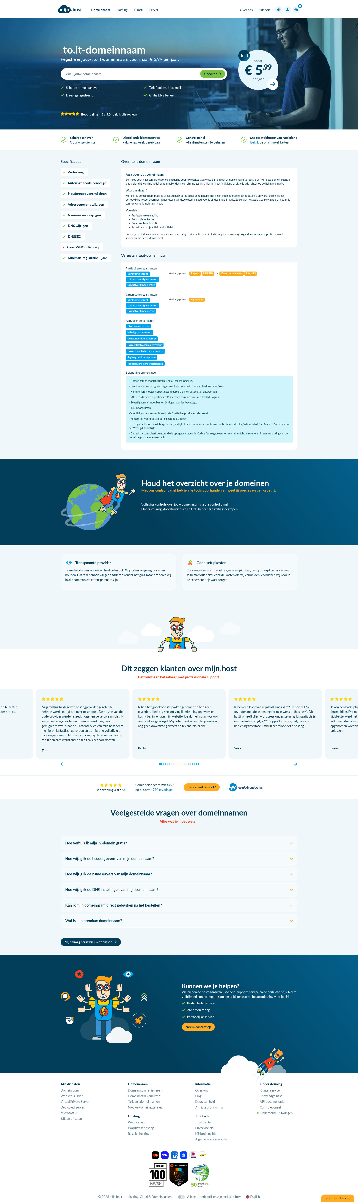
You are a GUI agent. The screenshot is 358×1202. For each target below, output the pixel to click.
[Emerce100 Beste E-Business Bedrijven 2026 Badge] (158, 1175)
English (255, 1197)
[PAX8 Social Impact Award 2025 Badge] (178, 1175)
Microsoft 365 (70, 1113)
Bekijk (254, 142)
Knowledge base (271, 1096)
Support (264, 10)
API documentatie (272, 1101)
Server (153, 10)
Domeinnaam (100, 10)
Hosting (122, 10)
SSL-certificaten (71, 1118)
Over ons (246, 10)
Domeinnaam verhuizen (144, 1096)
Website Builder (72, 1096)
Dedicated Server (72, 1107)
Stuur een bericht (338, 1198)
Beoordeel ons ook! (201, 787)
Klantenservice (270, 1090)
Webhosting (136, 1122)
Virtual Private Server (75, 1101)
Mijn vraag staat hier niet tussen (89, 942)
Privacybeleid (204, 1128)
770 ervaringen (163, 790)
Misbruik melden (206, 1134)
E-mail (138, 10)
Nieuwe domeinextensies (145, 1107)
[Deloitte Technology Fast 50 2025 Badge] (200, 1175)
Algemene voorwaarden (211, 1139)
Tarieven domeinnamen (143, 1101)
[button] (278, 9)
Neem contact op (198, 1027)
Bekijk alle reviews (124, 114)
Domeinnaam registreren (144, 1090)
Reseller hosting (138, 1134)
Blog (198, 1096)
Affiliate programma (208, 1107)
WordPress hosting (141, 1128)
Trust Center (203, 1122)
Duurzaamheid (205, 1101)
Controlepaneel (270, 1107)
